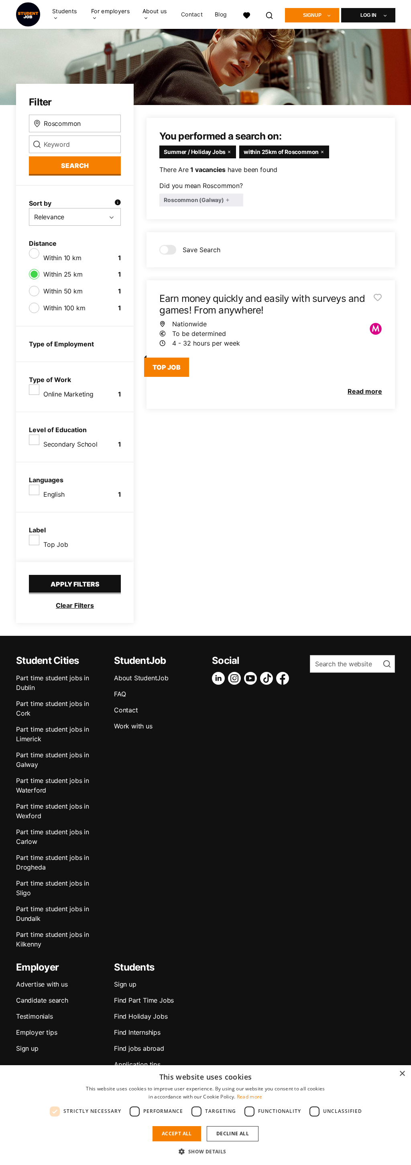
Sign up (27, 1048)
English (54, 494)
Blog (221, 14)
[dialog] (205, 1115)
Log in (368, 15)
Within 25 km (63, 274)
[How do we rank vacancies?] (117, 203)
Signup (312, 15)
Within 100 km (64, 308)
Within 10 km (62, 258)
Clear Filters (75, 605)
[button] (205, 1151)
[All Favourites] (246, 14)
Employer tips (36, 1032)
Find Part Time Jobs (144, 1000)
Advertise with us (42, 984)
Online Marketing (68, 394)
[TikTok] (268, 678)
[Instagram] (236, 678)
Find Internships (137, 1032)
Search (75, 166)
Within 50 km (63, 291)
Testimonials (34, 1016)
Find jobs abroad (139, 1048)
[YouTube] (252, 678)
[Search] (269, 14)
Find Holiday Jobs (141, 1016)
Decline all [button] (232, 1133)
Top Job (55, 544)
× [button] (402, 1074)
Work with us (133, 726)
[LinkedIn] (220, 678)
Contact (192, 14)
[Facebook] (284, 678)
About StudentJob (141, 678)
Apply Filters (75, 584)
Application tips (137, 1064)
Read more (249, 1096)
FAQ (120, 694)
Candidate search (42, 1000)
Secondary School (70, 444)
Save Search (201, 250)
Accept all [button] (177, 1133)
